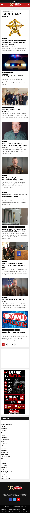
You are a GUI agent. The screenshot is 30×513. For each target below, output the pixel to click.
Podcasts (3, 463)
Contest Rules (25, 509)
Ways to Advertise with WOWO (15, 509)
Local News (4, 38)
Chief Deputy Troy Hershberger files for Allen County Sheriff (13, 179)
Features (3, 435)
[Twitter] (14, 499)
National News (4, 454)
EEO (2, 511)
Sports (2, 469)
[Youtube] (18, 499)
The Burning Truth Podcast (7, 471)
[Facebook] (10, 499)
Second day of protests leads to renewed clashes (13, 333)
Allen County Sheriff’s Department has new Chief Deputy (14, 196)
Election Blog (4, 428)
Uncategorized (4, 474)
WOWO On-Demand (5, 478)
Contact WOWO (4, 509)
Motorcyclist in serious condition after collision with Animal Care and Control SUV (14, 42)
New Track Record (5, 456)
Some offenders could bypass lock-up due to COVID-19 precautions (14, 230)
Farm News (3, 430)
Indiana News (5, 72)
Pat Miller (3, 461)
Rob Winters (4, 467)
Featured (3, 432)
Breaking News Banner (6, 424)
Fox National (4, 437)
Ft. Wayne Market (5, 107)
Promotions (4, 465)
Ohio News (3, 459)
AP (1, 422)
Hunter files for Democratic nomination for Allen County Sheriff (15, 144)
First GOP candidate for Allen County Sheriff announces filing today (13, 265)
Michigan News (4, 452)
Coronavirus (4, 426)
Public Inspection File (23, 511)
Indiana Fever (4, 445)
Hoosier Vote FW (5, 443)
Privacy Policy (7, 511)
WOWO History (4, 476)
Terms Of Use (14, 511)
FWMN (2, 441)
